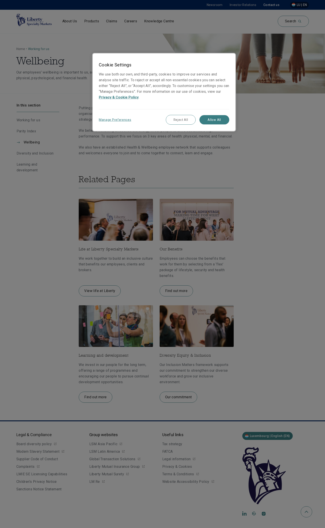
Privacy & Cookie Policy (119, 97)
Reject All (181, 120)
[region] (164, 92)
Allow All (214, 120)
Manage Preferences (115, 120)
